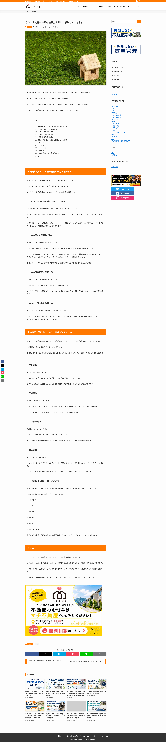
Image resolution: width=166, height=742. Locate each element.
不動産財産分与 (116, 124)
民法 (112, 153)
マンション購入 (116, 117)
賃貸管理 (117, 79)
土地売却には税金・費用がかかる (49, 153)
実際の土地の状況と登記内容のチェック (51, 129)
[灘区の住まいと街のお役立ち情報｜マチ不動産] (35, 6)
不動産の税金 (115, 126)
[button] (32, 654)
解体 (112, 109)
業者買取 (41, 145)
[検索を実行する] (139, 21)
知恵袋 (113, 130)
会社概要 (58, 736)
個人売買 (41, 150)
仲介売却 (41, 143)
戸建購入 (114, 113)
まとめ (37, 156)
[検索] (139, 1)
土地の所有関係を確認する (47, 134)
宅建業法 (114, 155)
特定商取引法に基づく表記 (87, 736)
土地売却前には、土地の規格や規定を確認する (51, 126)
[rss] (137, 1)
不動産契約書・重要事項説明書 (120, 141)
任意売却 (114, 121)
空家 (112, 134)
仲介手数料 (114, 128)
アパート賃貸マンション (118, 132)
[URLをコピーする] (99, 654)
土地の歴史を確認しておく (47, 132)
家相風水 (118, 71)
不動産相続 (114, 119)
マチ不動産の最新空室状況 (70, 736)
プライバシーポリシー (103, 736)
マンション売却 (116, 115)
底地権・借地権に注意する (47, 137)
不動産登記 (114, 106)
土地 (36, 27)
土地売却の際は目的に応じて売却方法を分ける (51, 140)
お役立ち (30, 27)
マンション (114, 94)
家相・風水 (114, 167)
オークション (43, 148)
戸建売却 (114, 111)
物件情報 (117, 76)
